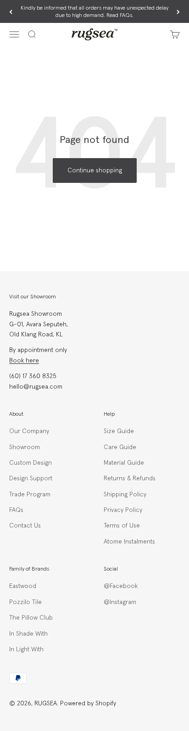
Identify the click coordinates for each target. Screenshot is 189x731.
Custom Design (30, 463)
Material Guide (124, 463)
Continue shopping (94, 170)
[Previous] (10, 12)
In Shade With (28, 634)
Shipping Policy (125, 494)
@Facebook (121, 586)
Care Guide (120, 447)
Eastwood (22, 586)
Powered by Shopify (88, 703)
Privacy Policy (123, 510)
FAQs (16, 510)
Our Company (29, 431)
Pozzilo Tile (25, 602)
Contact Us (25, 525)
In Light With (26, 649)
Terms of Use (122, 525)
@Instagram (120, 602)
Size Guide (119, 431)
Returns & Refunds (130, 478)
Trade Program (29, 494)
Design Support (30, 478)
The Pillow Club (31, 618)
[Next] (178, 12)
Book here (24, 360)
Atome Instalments (129, 542)
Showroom (24, 447)
